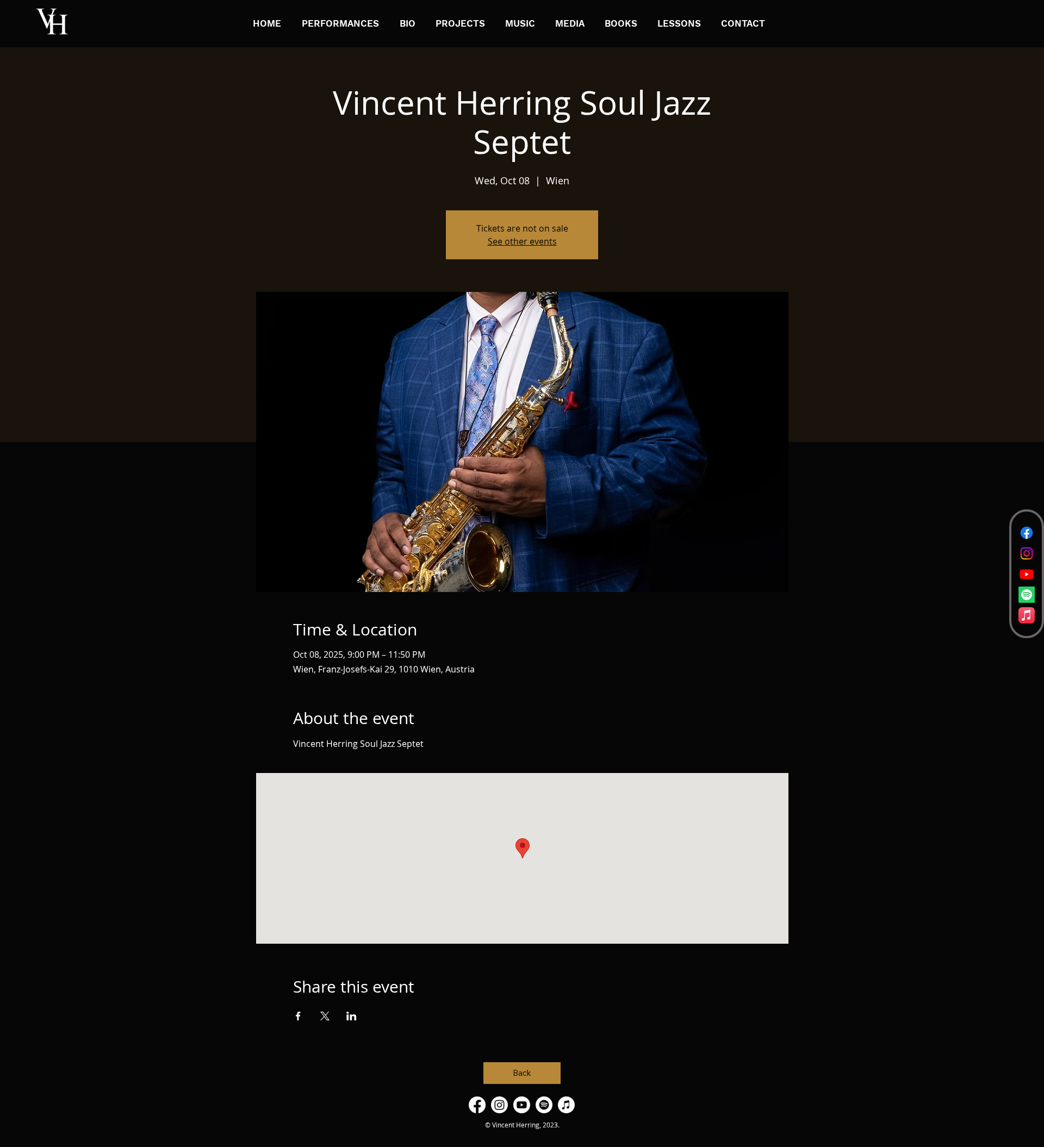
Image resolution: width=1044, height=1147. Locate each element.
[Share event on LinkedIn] (351, 1016)
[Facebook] (1026, 533)
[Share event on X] (325, 1016)
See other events (522, 241)
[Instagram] (1026, 553)
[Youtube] (1026, 574)
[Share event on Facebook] (298, 1016)
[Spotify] (1026, 595)
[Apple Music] (1026, 615)
